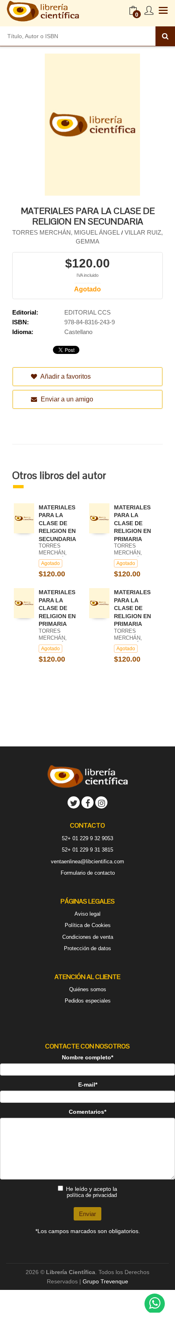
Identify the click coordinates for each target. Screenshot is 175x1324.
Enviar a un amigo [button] (66, 399)
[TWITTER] (74, 802)
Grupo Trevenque (105, 1281)
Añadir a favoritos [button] (65, 376)
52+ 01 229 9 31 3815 (87, 850)
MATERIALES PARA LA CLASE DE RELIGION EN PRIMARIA (132, 523)
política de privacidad (92, 1195)
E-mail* (87, 1084)
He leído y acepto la (91, 1192)
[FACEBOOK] (87, 802)
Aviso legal (87, 914)
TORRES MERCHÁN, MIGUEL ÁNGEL (66, 232)
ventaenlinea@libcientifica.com (87, 861)
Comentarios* (87, 1112)
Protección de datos (87, 948)
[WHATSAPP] (154, 1304)
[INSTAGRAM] (101, 802)
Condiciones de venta (87, 937)
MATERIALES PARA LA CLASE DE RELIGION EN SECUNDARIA (57, 523)
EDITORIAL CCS (87, 312)
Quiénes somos (87, 989)
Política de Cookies (88, 925)
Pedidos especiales (88, 1001)
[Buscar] (165, 36)
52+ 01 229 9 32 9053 (87, 838)
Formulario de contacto (88, 873)
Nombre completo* (87, 1057)
